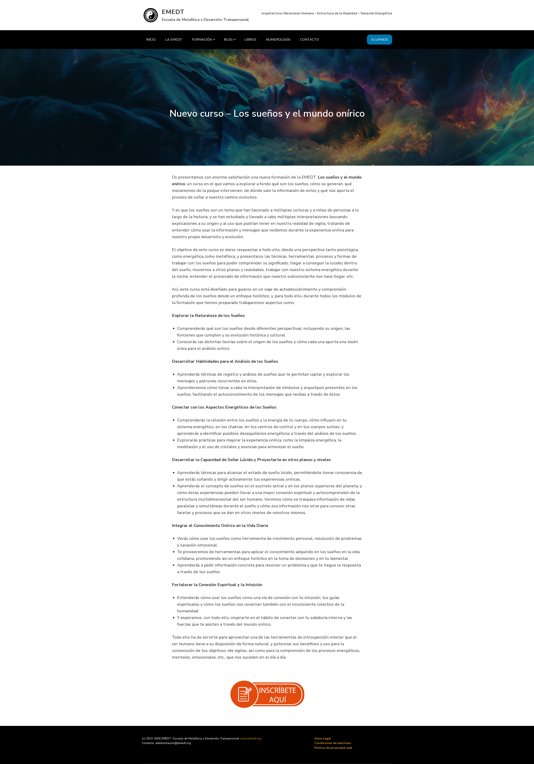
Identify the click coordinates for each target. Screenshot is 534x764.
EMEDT (173, 12)
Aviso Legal (322, 738)
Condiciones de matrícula (332, 743)
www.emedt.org (250, 738)
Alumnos (379, 39)
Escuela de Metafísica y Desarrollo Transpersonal (205, 19)
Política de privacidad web (333, 748)
